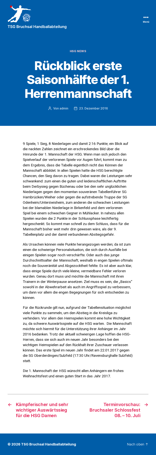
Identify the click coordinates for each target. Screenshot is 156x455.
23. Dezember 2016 (93, 108)
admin (64, 108)
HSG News (78, 51)
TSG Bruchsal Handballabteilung (48, 444)
